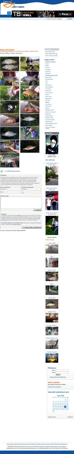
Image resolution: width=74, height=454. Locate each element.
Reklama (57, 444)
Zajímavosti (48, 114)
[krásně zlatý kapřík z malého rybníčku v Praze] (30, 152)
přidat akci (70, 417)
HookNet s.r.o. (34, 448)
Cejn (46, 81)
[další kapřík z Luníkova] (30, 70)
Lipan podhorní (49, 87)
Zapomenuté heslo (54, 377)
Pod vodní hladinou (50, 119)
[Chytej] (11, 6)
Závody (47, 108)
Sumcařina (48, 69)
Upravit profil (10, 444)
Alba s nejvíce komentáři (51, 55)
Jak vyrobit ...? (48, 104)
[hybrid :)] (9, 167)
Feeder (47, 64)
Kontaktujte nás (63, 444)
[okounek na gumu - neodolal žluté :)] (30, 113)
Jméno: (54, 370)
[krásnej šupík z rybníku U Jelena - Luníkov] (9, 85)
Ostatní (47, 102)
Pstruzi (47, 94)
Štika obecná (48, 98)
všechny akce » (52, 417)
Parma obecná (49, 92)
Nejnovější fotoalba (50, 51)
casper (6, 51)
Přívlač (47, 66)
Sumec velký (48, 96)
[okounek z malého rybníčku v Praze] (9, 126)
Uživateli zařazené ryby (51, 75)
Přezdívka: (2, 189)
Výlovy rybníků (49, 125)
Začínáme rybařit (49, 110)
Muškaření (48, 73)
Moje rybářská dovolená (51, 123)
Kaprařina (11, 51)
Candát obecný (49, 79)
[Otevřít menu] (9, 13)
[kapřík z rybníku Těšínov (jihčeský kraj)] (30, 126)
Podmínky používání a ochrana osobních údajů (42, 444)
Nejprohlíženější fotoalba (51, 53)
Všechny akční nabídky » (54, 386)
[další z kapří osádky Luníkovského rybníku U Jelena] (30, 85)
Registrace (63, 377)
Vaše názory (48, 106)
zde (35, 180)
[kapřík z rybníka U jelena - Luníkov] (9, 100)
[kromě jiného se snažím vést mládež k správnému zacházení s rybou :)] (30, 139)
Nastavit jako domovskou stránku (22, 444)
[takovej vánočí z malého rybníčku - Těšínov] (9, 139)
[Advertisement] (37, 33)
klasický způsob (17, 224)
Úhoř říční (47, 100)
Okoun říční (48, 90)
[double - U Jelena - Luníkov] (9, 70)
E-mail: (22, 192)
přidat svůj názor (15, 171)
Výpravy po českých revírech (50, 128)
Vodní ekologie (49, 115)
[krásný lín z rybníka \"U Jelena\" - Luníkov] (30, 100)
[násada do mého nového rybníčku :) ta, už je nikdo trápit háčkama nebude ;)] (9, 113)
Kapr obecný (48, 85)
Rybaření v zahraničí (50, 112)
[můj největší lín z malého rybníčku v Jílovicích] (9, 152)
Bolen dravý (48, 77)
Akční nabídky (54, 382)
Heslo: (2, 192)
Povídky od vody (49, 117)
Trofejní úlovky (49, 121)
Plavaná (47, 67)
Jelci (46, 83)
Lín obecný (48, 89)
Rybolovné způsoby (50, 62)
